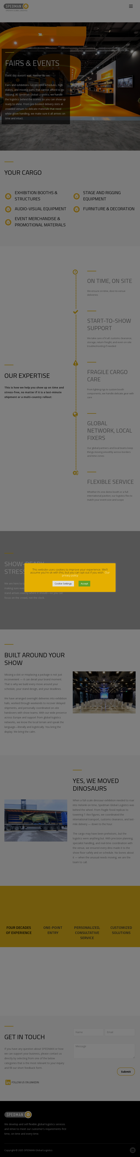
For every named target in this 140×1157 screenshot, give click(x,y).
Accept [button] (84, 583)
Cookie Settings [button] (63, 583)
